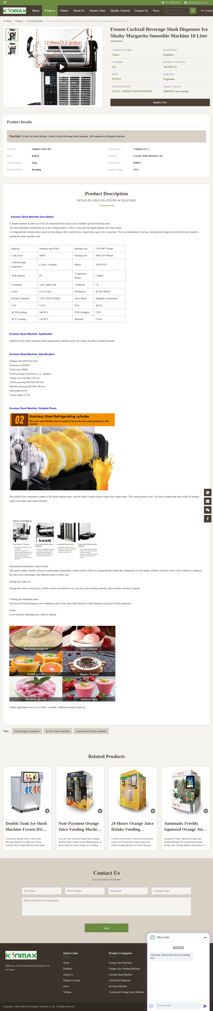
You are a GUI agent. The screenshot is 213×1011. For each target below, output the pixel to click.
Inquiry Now (160, 102)
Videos (64, 10)
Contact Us (141, 10)
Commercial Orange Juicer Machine (126, 992)
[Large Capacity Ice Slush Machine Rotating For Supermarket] (62, 67)
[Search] (193, 10)
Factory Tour (97, 10)
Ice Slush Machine (35, 21)
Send (106, 928)
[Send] (205, 1006)
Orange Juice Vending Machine (124, 968)
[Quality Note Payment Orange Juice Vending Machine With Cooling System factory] (80, 791)
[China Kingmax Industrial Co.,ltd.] (21, 958)
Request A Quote (71, 980)
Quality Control (120, 10)
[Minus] (205, 937)
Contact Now (27, 845)
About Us (79, 10)
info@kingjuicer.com (197, 2)
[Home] (14, 10)
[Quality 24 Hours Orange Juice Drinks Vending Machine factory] (133, 791)
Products (49, 10)
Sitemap (67, 992)
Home (35, 10)
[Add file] (151, 1006)
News (156, 10)
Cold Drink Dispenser (120, 980)
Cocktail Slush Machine (120, 974)
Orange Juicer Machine (120, 962)
